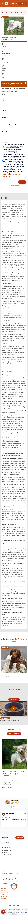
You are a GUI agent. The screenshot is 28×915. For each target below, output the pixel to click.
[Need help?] (3, 911)
